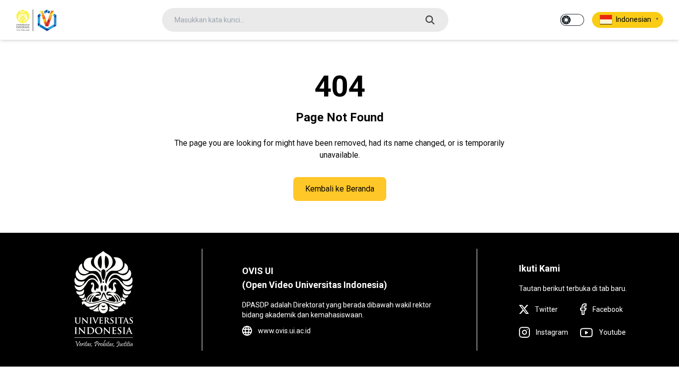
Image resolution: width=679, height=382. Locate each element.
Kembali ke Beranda (339, 188)
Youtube (612, 332)
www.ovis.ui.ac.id (284, 331)
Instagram (552, 332)
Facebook (608, 309)
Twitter (546, 309)
